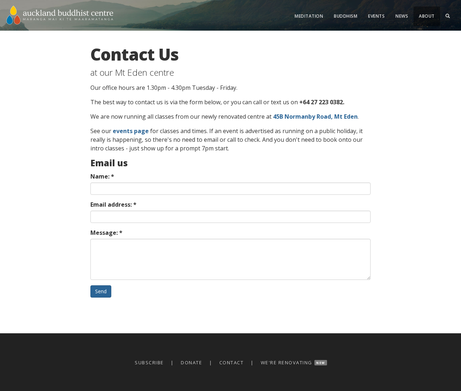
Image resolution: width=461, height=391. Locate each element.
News (401, 16)
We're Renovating (286, 362)
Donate (191, 362)
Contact (231, 362)
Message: (104, 233)
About (427, 16)
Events (376, 16)
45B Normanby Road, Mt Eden (315, 116)
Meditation (309, 16)
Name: (100, 176)
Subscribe (149, 362)
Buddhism (345, 16)
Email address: (111, 204)
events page (131, 131)
